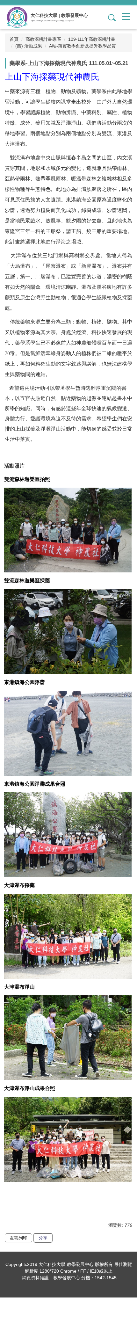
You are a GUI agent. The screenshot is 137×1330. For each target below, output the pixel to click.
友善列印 (18, 1237)
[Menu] (125, 16)
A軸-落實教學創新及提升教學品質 (82, 45)
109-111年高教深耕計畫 (91, 39)
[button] (109, 17)
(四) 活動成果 (28, 45)
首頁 (14, 39)
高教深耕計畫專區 (43, 39)
